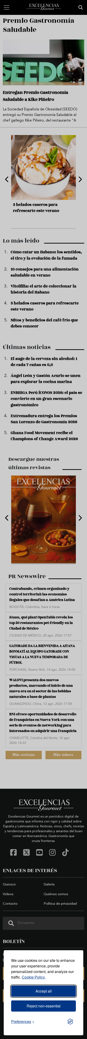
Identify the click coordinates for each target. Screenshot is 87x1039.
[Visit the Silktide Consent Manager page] (70, 1021)
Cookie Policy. (33, 977)
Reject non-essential (44, 1006)
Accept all (43, 991)
